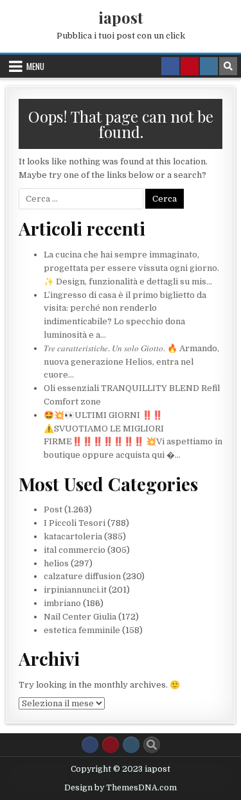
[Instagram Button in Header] (209, 66)
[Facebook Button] (90, 744)
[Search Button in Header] (228, 66)
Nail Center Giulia (80, 617)
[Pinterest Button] (110, 744)
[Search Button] (151, 744)
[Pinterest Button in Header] (190, 66)
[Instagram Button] (131, 744)
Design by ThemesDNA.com (120, 787)
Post (53, 509)
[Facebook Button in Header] (170, 66)
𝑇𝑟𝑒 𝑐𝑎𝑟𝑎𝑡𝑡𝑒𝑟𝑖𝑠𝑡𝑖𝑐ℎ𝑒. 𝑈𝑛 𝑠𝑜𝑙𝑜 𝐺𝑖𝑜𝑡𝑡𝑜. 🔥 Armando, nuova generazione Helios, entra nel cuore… (131, 361)
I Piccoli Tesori (74, 523)
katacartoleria (73, 536)
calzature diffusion (82, 576)
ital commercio (74, 550)
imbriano (62, 603)
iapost (120, 17)
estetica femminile (82, 630)
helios (56, 563)
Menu (35, 66)
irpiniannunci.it (75, 590)
